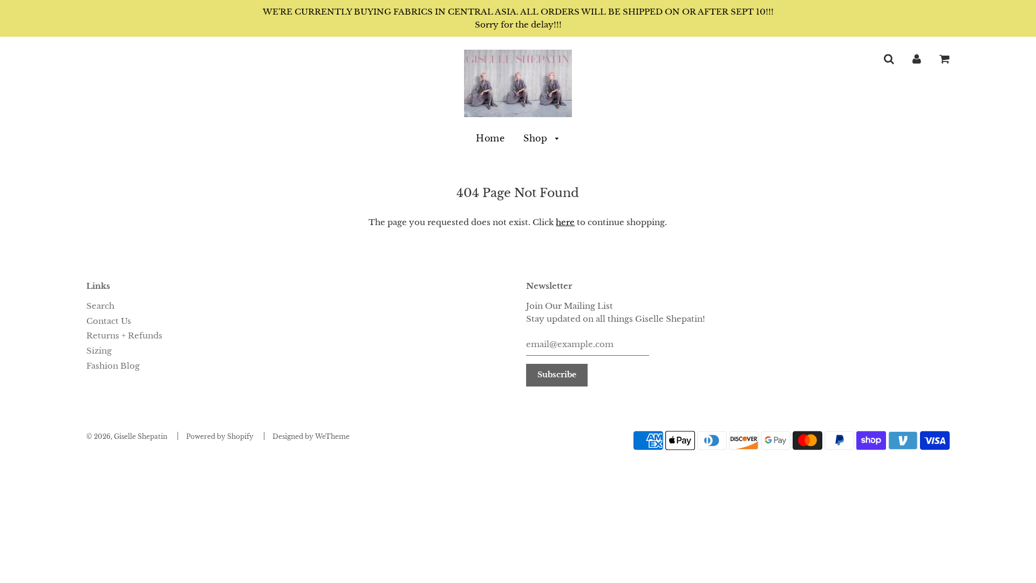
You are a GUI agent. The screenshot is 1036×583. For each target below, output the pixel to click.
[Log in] (916, 58)
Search (100, 306)
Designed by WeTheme (311, 436)
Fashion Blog (113, 366)
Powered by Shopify (220, 436)
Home (490, 138)
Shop (536, 138)
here (565, 222)
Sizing (99, 350)
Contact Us (108, 321)
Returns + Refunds (124, 335)
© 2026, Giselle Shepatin (126, 436)
